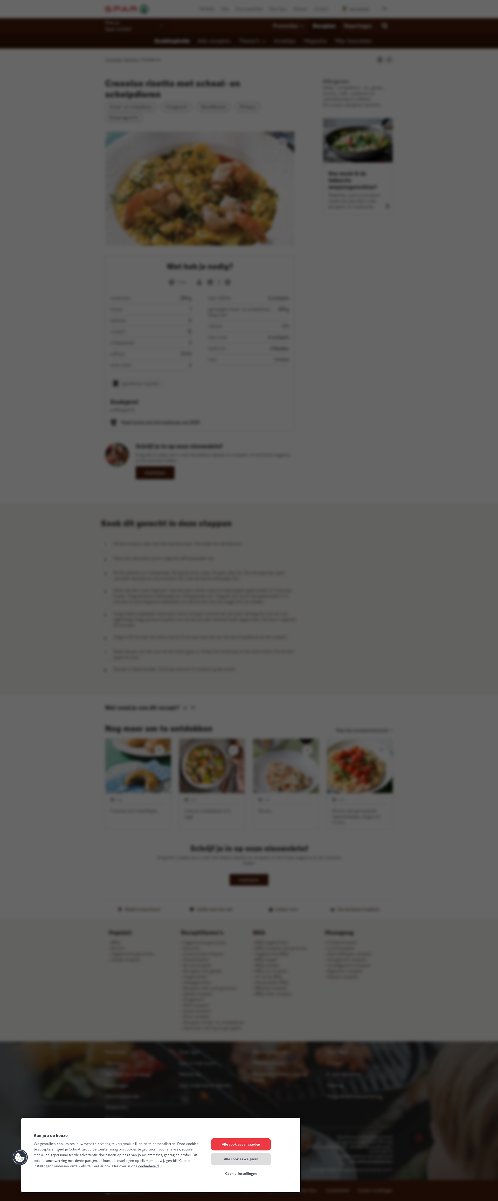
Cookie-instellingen (241, 1173)
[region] (161, 1155)
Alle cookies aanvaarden (241, 1144)
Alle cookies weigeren (241, 1159)
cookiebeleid (148, 1166)
